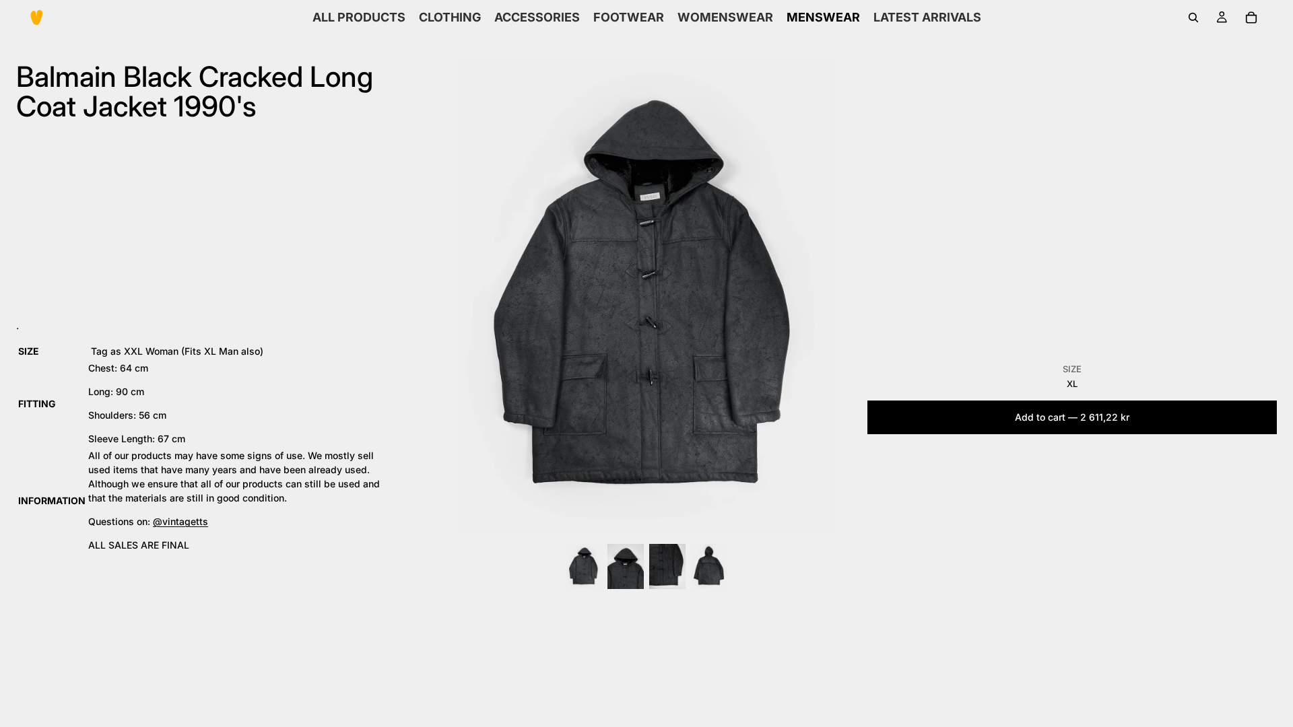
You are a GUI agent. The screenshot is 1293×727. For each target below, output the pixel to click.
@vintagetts (180, 521)
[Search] (1193, 17)
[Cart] (1251, 17)
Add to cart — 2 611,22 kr (1072, 417)
